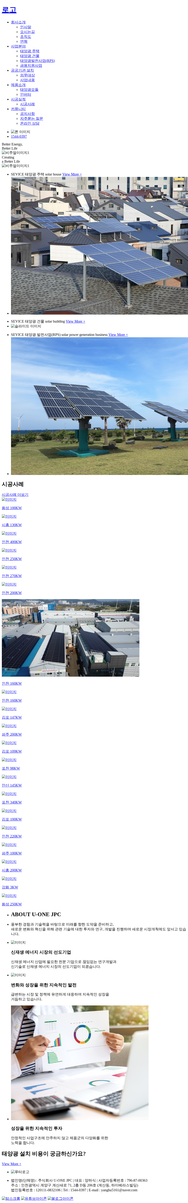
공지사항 (27, 114)
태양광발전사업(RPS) (37, 61)
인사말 (25, 27)
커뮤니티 (18, 109)
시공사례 (27, 104)
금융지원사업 (31, 65)
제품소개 (18, 85)
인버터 (25, 94)
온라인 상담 (29, 123)
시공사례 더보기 (15, 495)
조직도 (25, 37)
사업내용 (27, 80)
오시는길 (27, 32)
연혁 (24, 41)
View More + (72, 174)
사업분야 (18, 46)
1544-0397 (19, 136)
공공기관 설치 (22, 70)
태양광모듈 (29, 90)
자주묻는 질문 (31, 118)
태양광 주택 (29, 51)
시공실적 (18, 99)
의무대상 (27, 75)
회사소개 (18, 22)
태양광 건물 (29, 56)
